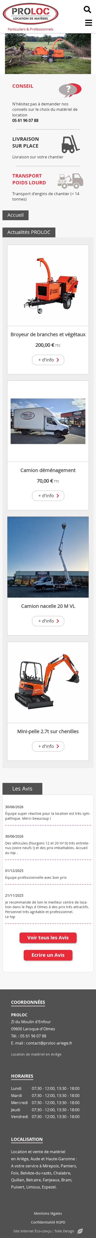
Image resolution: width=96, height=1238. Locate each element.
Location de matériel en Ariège (36, 1054)
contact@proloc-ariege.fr (49, 1043)
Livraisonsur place (25, 142)
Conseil (22, 86)
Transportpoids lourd (29, 179)
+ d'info (46, 360)
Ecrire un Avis (48, 955)
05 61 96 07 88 (25, 120)
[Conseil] (70, 91)
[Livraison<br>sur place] (70, 144)
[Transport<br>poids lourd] (70, 181)
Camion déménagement (48, 470)
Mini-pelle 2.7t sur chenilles (48, 731)
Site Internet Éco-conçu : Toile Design (43, 1231)
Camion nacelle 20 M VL (48, 606)
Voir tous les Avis (48, 937)
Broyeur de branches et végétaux (48, 334)
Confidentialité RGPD (48, 1222)
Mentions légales (48, 1213)
